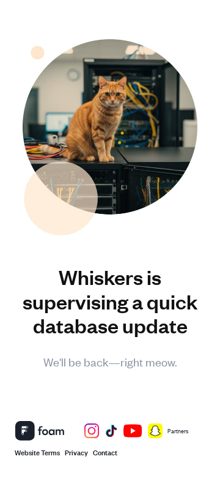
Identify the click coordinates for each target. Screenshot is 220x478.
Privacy (76, 451)
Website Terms (37, 451)
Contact (105, 451)
